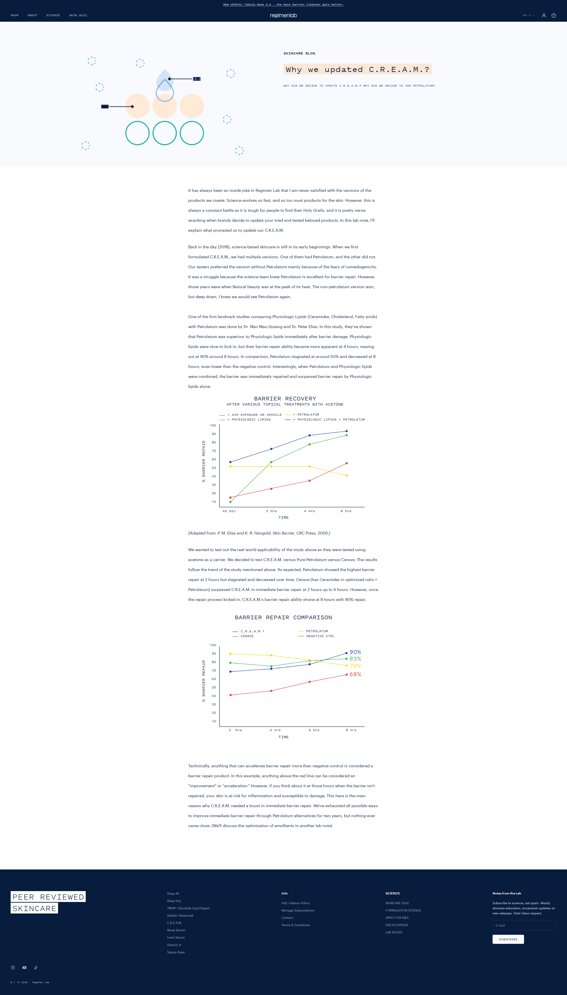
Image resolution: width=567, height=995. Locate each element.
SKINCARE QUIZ (397, 903)
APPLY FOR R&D (397, 917)
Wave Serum (176, 930)
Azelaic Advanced (180, 915)
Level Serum (176, 937)
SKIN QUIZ (78, 15)
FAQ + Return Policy (296, 903)
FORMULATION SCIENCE (403, 910)
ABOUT (32, 15)
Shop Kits (174, 901)
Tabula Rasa (176, 952)
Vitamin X (174, 945)
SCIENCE (53, 15)
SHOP (15, 15)
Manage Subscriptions (298, 910)
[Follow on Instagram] (13, 967)
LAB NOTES (394, 932)
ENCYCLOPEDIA (397, 925)
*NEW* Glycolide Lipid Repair (188, 908)
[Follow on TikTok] (36, 967)
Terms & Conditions (296, 925)
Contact (287, 917)
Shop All (173, 893)
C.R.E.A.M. (174, 923)
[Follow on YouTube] (24, 967)
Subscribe (508, 939)
